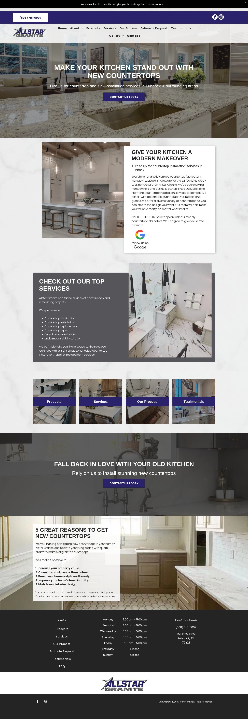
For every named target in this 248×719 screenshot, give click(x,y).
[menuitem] (62, 28)
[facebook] (215, 17)
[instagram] (221, 17)
